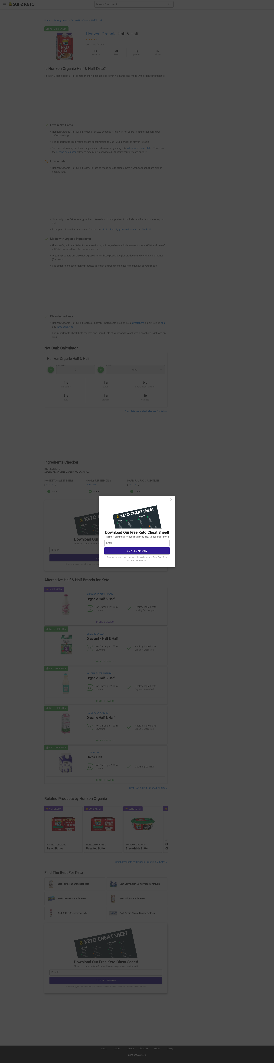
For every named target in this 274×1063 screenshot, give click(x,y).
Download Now (137, 550)
